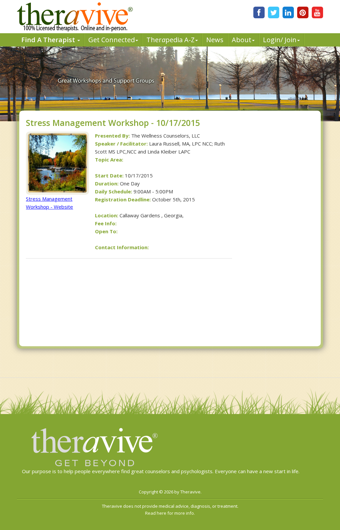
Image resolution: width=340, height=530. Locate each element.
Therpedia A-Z (170, 39)
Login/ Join (280, 39)
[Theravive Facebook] (259, 12)
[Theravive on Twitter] (273, 12)
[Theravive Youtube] (317, 12)
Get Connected (111, 39)
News (214, 39)
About (241, 39)
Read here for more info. (170, 513)
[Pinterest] (302, 12)
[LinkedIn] (288, 12)
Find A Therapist (49, 39)
